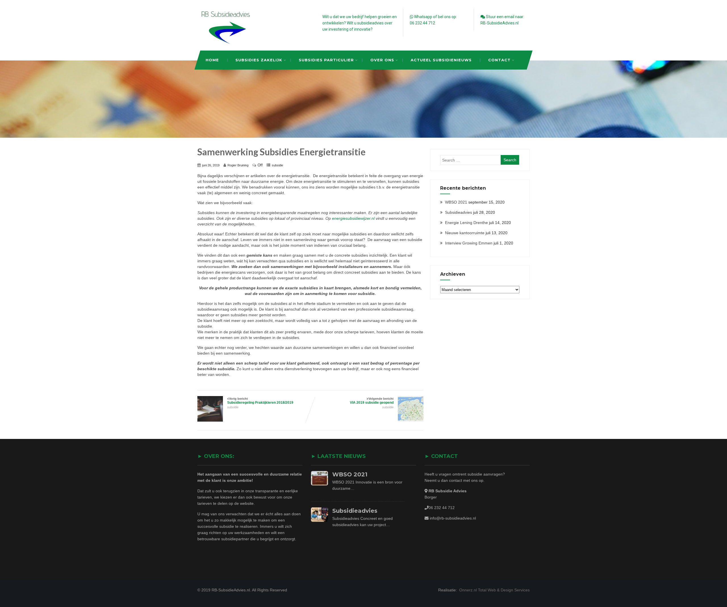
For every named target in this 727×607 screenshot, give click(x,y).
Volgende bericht (372, 401)
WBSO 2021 (456, 202)
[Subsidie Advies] (225, 42)
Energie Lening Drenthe (466, 222)
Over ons (382, 60)
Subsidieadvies (458, 212)
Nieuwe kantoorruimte (464, 233)
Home (212, 60)
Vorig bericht (260, 401)
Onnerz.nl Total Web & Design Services (494, 590)
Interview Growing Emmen (468, 243)
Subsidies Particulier (326, 60)
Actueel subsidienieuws (441, 60)
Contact (499, 60)
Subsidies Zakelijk (258, 60)
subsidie (277, 165)
